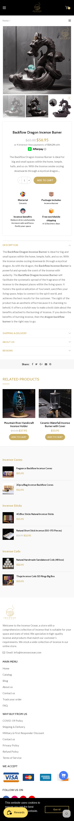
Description (10, 245)
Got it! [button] (57, 809)
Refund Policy (11, 751)
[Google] (41, 364)
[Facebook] (32, 364)
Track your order (12, 699)
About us (8, 342)
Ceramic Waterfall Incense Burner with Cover (55, 424)
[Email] (46, 364)
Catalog (7, 674)
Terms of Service (12, 757)
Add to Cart (45, 180)
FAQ (5, 705)
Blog (5, 680)
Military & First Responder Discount (23, 733)
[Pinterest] (50, 364)
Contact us (9, 693)
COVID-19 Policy (13, 720)
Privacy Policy (11, 745)
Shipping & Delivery (15, 333)
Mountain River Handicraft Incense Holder (19, 424)
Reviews (8, 350)
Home (6, 20)
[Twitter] (36, 364)
